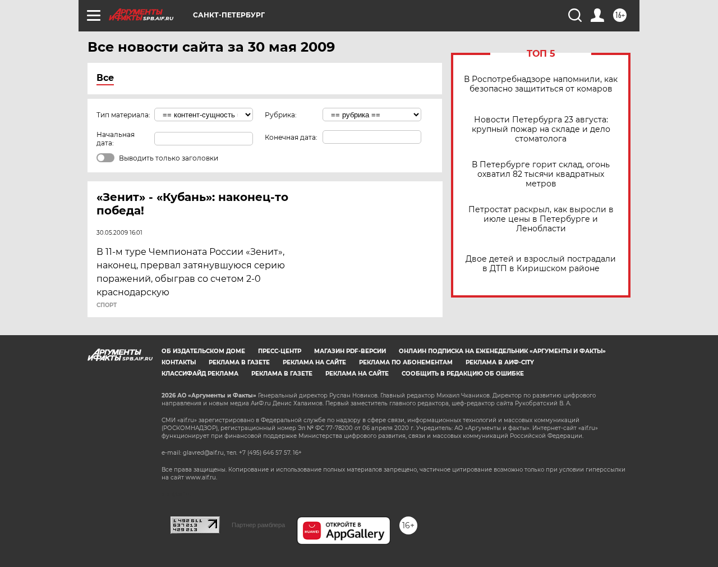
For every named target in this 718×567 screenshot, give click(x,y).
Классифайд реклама (200, 373)
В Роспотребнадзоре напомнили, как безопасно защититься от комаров (541, 84)
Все (105, 77)
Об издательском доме (203, 351)
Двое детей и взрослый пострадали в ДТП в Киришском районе (541, 263)
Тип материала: (123, 115)
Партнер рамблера (258, 525)
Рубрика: (281, 115)
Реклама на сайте (314, 362)
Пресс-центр (279, 351)
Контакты (179, 362)
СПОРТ (106, 305)
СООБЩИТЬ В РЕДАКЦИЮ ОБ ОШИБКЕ (463, 373)
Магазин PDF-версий (350, 351)
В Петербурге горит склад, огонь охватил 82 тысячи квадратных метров (541, 174)
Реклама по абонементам (406, 362)
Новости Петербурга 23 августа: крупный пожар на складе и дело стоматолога (541, 129)
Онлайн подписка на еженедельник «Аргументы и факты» (502, 351)
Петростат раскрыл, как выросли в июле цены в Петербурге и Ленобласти (541, 219)
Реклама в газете (239, 362)
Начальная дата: (115, 138)
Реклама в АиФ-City (500, 362)
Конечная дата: (291, 137)
